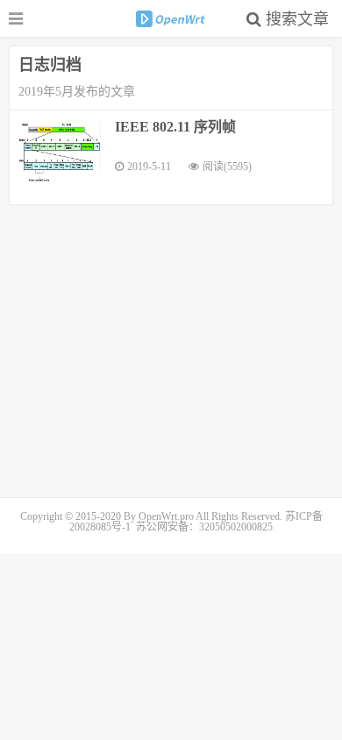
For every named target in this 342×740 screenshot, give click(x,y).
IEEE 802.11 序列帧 (175, 126)
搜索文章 (295, 19)
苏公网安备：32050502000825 (204, 527)
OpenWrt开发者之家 (171, 18)
